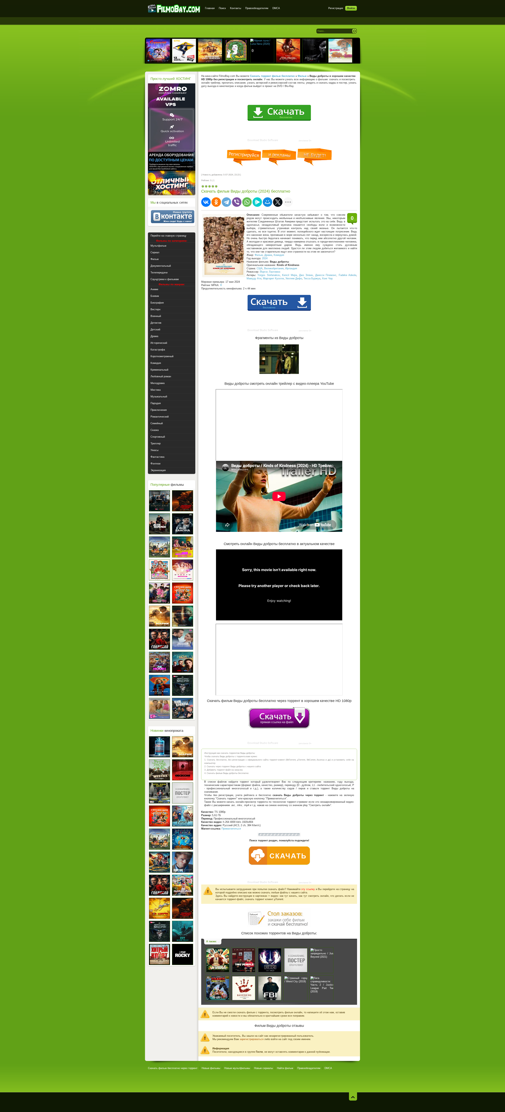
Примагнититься (231, 828)
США (260, 268)
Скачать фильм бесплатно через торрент (172, 1068)
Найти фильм (285, 1068)
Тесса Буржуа (312, 278)
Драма (268, 255)
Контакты (235, 8)
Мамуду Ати (254, 278)
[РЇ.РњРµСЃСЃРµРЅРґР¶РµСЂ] (257, 202)
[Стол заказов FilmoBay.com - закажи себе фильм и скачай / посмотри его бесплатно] (279, 916)
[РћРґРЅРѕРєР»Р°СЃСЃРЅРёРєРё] (216, 202)
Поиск (222, 8)
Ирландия (291, 268)
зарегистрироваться (252, 1039)
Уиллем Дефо (293, 278)
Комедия (279, 255)
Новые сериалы (263, 1068)
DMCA (276, 8)
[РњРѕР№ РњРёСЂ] (267, 202)
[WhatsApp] (247, 202)
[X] (277, 202)
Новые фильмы (211, 1068)
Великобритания (274, 268)
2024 (264, 258)
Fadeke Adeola (347, 275)
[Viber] (236, 202)
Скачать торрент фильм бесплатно (272, 76)
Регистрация (335, 8)
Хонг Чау (327, 278)
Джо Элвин (306, 275)
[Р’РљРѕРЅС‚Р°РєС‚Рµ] (206, 202)
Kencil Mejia (289, 275)
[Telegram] (226, 202)
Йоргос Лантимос (270, 271)
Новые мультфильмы (237, 1068)
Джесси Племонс (325, 275)
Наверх (353, 1096)
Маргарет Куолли (273, 278)
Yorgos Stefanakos (268, 275)
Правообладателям (256, 8)
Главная (210, 8)
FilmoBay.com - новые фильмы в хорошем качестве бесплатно (174, 9)
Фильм (259, 255)
